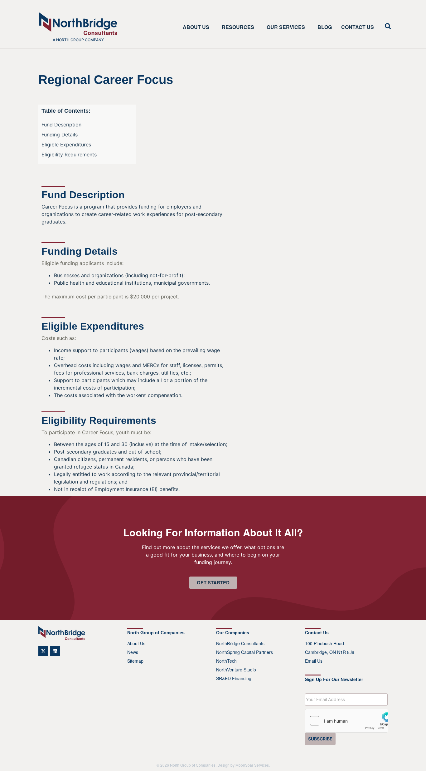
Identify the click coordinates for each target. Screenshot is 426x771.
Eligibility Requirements (69, 154)
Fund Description (61, 124)
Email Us (313, 661)
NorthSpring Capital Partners (244, 652)
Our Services (286, 27)
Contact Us (357, 27)
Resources (238, 27)
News (132, 652)
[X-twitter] (43, 651)
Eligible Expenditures (66, 144)
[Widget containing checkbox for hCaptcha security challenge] (346, 721)
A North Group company (78, 39)
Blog (324, 27)
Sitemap (135, 661)
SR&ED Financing (233, 678)
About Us (196, 27)
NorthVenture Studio (236, 669)
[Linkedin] (55, 651)
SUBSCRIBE (320, 738)
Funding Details (59, 134)
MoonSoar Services (252, 765)
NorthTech (226, 661)
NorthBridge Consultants (240, 643)
